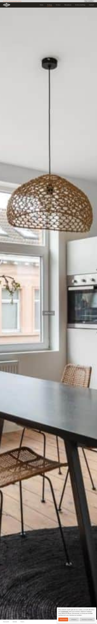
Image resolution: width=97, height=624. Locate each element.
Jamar (6, 5)
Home (41, 4)
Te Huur (58, 4)
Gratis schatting (80, 4)
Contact (91, 4)
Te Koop (49, 4)
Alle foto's (48, 313)
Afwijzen (73, 619)
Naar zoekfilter (89, 1)
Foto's (22, 621)
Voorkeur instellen (87, 619)
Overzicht (6, 621)
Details (15, 621)
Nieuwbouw (67, 4)
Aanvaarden (63, 619)
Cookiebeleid (64, 611)
